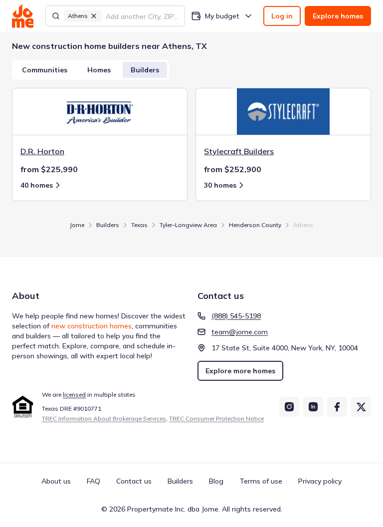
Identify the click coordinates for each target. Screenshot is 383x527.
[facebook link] (337, 407)
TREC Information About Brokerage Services (104, 418)
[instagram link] (289, 407)
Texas (139, 225)
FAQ (93, 481)
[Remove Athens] (94, 16)
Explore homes (338, 15)
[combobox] (142, 16)
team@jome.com (239, 331)
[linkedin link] (313, 407)
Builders (145, 69)
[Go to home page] (22, 16)
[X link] (361, 407)
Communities (44, 69)
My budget (222, 15)
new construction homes (91, 325)
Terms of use (260, 481)
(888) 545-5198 (236, 315)
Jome (77, 225)
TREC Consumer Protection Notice (216, 418)
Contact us (134, 481)
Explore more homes (240, 370)
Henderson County (255, 225)
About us (56, 481)
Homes (99, 69)
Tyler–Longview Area (188, 225)
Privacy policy (320, 481)
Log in (282, 15)
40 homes (36, 185)
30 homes (220, 185)
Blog (216, 481)
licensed (74, 394)
